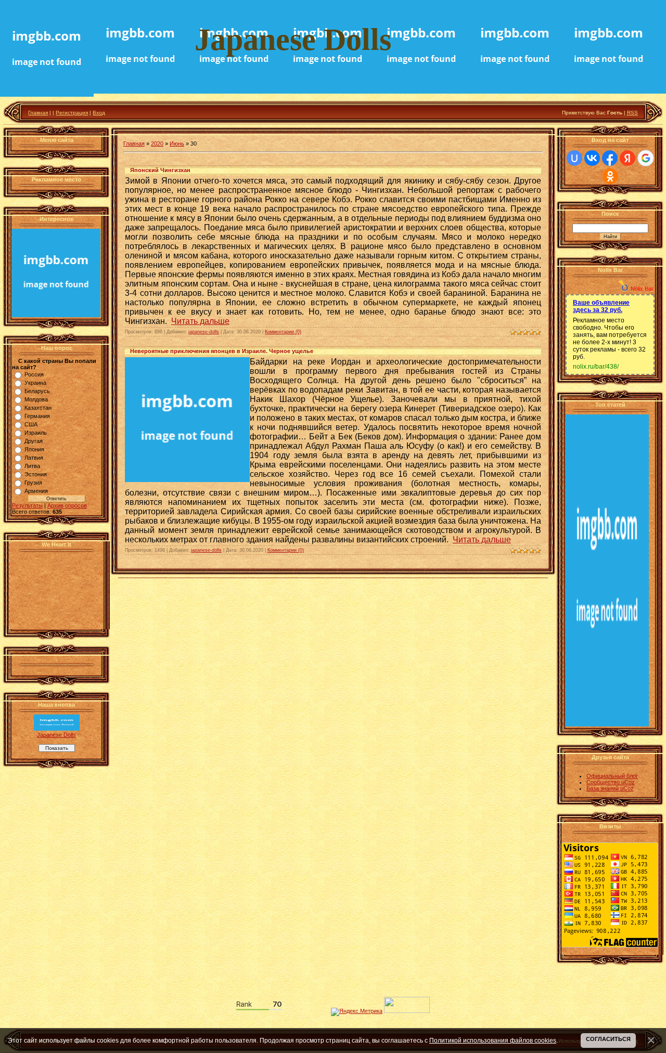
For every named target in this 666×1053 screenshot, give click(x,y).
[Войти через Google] (645, 158)
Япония (34, 449)
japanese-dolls (203, 331)
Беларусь (37, 391)
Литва (32, 466)
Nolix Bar (642, 288)
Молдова (36, 399)
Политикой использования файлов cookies (492, 1040)
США (30, 424)
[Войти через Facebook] (610, 158)
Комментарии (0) (283, 331)
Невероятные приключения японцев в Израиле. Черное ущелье (221, 351)
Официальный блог (612, 776)
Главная (38, 112)
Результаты (27, 505)
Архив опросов (67, 505)
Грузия (33, 482)
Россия (34, 374)
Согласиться (608, 1039)
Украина (35, 383)
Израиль (35, 433)
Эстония (35, 474)
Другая (33, 441)
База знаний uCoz (610, 788)
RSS (632, 112)
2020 (157, 143)
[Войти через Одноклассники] (610, 176)
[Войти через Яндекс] (627, 158)
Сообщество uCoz (610, 782)
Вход (99, 112)
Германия (37, 416)
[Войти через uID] (574, 158)
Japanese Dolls (56, 735)
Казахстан (38, 408)
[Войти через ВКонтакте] (592, 158)
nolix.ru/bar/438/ (596, 366)
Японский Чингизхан (160, 170)
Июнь (177, 143)
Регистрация (72, 112)
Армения (36, 491)
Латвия (33, 457)
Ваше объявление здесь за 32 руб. (601, 306)
